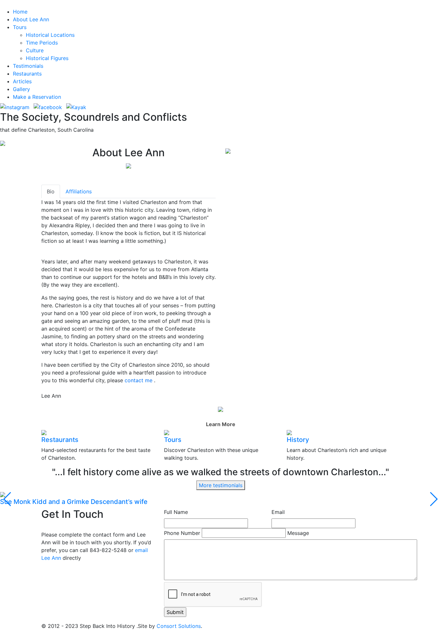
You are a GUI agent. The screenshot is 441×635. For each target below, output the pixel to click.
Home (20, 11)
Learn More (220, 424)
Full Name (176, 512)
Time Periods (42, 42)
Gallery (21, 89)
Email (278, 512)
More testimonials (220, 485)
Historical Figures (47, 58)
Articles (22, 81)
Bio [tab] (51, 191)
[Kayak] (71, 107)
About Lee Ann (31, 19)
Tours (19, 27)
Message (298, 533)
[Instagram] (14, 107)
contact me (139, 380)
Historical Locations (50, 35)
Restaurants (27, 73)
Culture (35, 50)
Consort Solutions (179, 626)
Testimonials (28, 66)
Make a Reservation (37, 97)
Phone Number (182, 533)
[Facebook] (48, 107)
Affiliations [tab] (79, 191)
